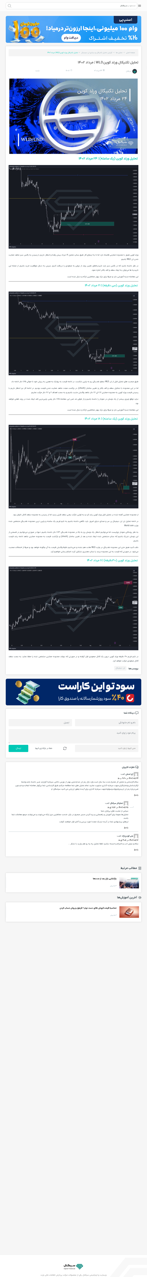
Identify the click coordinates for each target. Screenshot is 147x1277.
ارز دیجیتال (120, 668)
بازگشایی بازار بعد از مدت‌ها (129, 882)
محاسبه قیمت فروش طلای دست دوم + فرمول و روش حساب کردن (129, 912)
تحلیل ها (119, 53)
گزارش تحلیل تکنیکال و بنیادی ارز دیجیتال (96, 53)
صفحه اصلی (130, 53)
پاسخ (136, 795)
